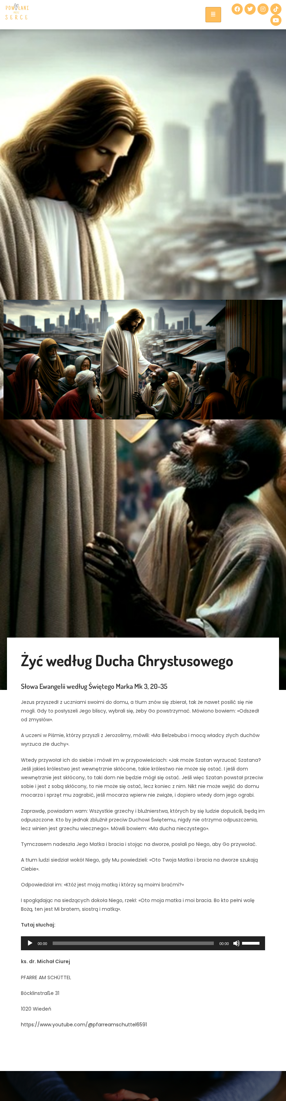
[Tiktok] (275, 9)
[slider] (252, 942)
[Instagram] (263, 9)
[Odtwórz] (30, 943)
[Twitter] (250, 9)
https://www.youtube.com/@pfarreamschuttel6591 (84, 1024)
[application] (143, 943)
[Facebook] (237, 9)
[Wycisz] (236, 943)
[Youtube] (275, 20)
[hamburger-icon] (213, 14)
